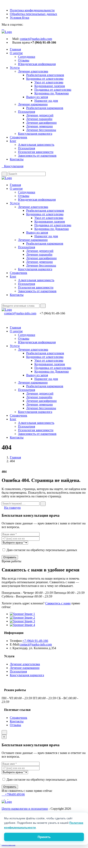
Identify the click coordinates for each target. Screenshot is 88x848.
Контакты (17, 159)
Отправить (9, 557)
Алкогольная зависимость (36, 144)
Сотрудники (26, 56)
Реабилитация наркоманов (44, 108)
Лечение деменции (39, 126)
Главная (15, 49)
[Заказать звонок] (4, 732)
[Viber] (3, 798)
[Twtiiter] (3, 301)
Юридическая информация (37, 64)
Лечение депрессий (39, 115)
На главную (12, 507)
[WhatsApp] (6, 798)
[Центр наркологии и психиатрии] (7, 801)
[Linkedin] (12, 301)
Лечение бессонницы (41, 130)
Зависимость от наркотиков (37, 155)
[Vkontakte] (25, 24)
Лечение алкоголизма (33, 71)
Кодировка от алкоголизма (44, 78)
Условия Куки (19, 17)
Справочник (18, 137)
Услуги (15, 67)
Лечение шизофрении (41, 122)
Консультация (13, 166)
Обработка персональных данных (33, 14)
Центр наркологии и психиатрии (25, 808)
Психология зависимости (35, 152)
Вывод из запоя (37, 97)
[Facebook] (28, 24)
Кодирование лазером (49, 86)
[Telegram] (9, 798)
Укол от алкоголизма (48, 82)
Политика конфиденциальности (32, 10)
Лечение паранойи (39, 119)
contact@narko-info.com (36, 38)
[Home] (7, 32)
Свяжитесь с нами (58, 603)
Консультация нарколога (35, 133)
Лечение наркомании (33, 104)
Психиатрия (26, 111)
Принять (44, 837)
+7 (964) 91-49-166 (35, 640)
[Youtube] (31, 24)
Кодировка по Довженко (51, 93)
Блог (13, 141)
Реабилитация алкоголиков (45, 75)
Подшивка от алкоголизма (52, 89)
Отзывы (23, 60)
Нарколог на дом (46, 100)
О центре (16, 53)
